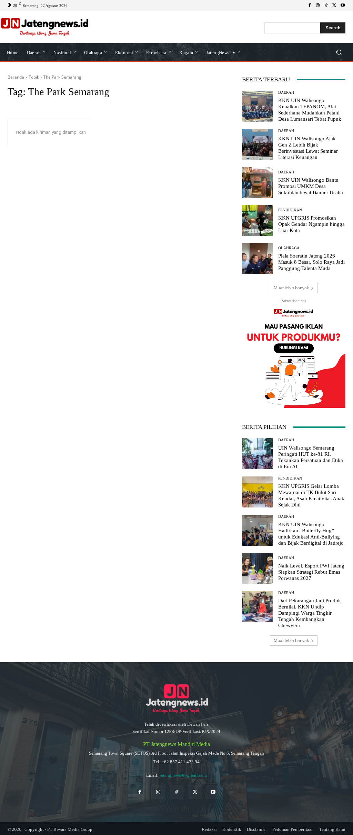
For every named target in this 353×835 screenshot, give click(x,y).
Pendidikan (290, 210)
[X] (334, 5)
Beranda (16, 77)
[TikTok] (326, 5)
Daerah (286, 92)
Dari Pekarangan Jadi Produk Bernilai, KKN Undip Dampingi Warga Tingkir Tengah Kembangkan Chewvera (309, 613)
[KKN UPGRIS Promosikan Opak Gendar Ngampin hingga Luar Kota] (257, 220)
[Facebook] (309, 5)
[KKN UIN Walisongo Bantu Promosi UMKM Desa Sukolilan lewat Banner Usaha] (257, 182)
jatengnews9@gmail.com (183, 775)
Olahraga (289, 248)
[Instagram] (318, 5)
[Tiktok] (176, 792)
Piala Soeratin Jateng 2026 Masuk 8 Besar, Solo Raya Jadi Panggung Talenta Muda (311, 262)
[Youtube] (343, 5)
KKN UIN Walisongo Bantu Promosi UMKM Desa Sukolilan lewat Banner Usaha (310, 186)
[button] (339, 52)
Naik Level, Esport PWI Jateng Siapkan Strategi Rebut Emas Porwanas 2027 (311, 572)
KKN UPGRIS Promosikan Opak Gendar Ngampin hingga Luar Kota (311, 224)
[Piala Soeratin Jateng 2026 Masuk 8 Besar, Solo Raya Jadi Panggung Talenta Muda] (257, 258)
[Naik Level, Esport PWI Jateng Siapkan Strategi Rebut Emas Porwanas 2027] (257, 568)
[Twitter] (195, 792)
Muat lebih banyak (291, 288)
